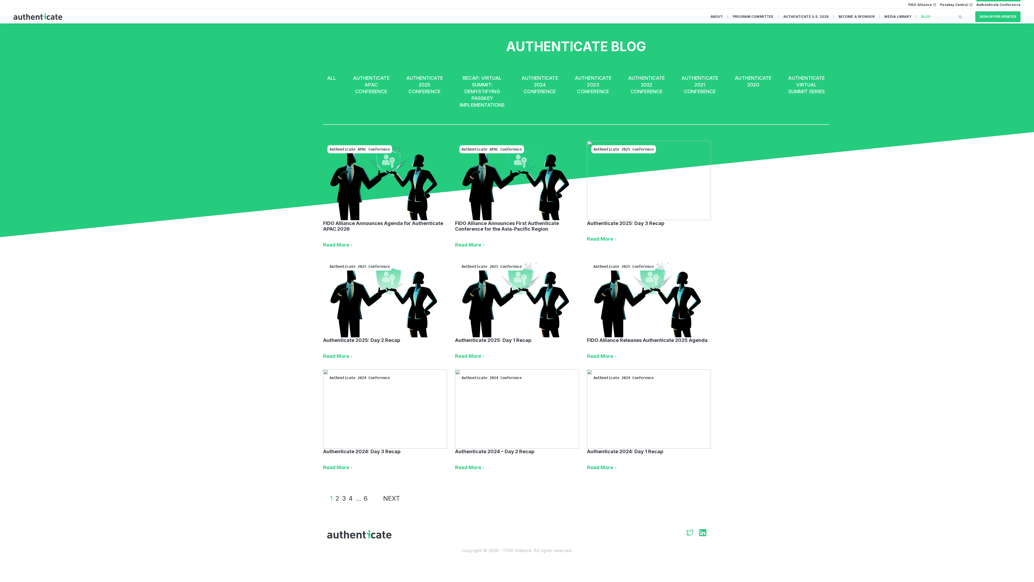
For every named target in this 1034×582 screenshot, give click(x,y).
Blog (926, 17)
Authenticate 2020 (753, 81)
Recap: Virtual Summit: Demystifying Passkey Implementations (482, 91)
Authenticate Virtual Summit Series (806, 84)
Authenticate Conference (998, 5)
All (331, 78)
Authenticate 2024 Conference (540, 84)
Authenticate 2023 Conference (593, 84)
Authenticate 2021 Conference (700, 84)
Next (391, 498)
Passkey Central (954, 5)
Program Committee (753, 17)
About (717, 17)
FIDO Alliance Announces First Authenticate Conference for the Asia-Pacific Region (507, 226)
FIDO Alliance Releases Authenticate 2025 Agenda (647, 340)
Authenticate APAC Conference (371, 84)
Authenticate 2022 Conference (646, 84)
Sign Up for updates (998, 17)
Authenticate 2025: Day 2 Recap (361, 340)
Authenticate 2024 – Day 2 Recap (494, 451)
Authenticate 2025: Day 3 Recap (625, 223)
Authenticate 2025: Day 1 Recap (493, 340)
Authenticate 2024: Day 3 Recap (361, 451)
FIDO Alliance (920, 5)
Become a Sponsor (857, 17)
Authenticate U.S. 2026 (806, 17)
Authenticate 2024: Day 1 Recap (625, 451)
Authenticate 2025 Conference (424, 84)
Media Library (897, 17)
